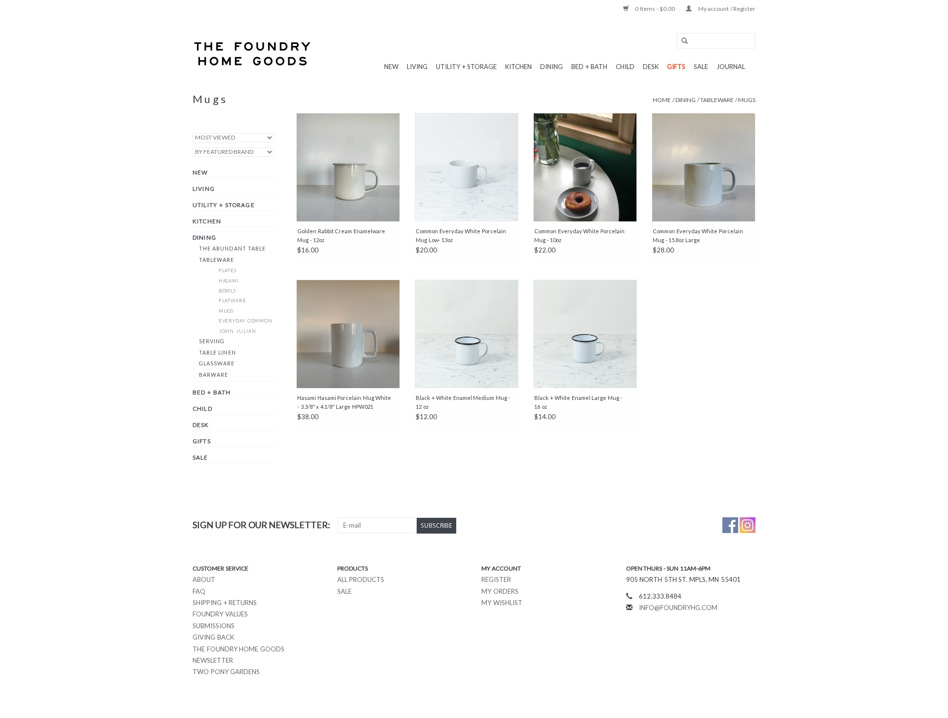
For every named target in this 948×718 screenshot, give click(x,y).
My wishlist (501, 603)
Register (496, 579)
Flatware (233, 300)
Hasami (229, 281)
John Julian (237, 331)
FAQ (199, 591)
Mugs (746, 100)
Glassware (217, 363)
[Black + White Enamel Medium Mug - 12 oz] (466, 334)
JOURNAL (730, 67)
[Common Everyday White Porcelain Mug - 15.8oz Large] (703, 167)
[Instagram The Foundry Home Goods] (747, 525)
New (391, 67)
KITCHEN (518, 67)
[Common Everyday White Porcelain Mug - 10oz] (585, 167)
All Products (361, 579)
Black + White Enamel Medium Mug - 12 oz (463, 402)
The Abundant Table (232, 248)
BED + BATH (589, 67)
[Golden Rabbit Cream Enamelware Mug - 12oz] (348, 167)
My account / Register (726, 8)
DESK (651, 67)
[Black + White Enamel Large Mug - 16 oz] (585, 334)
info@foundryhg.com (678, 607)
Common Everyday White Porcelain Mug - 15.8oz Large (698, 235)
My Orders (499, 591)
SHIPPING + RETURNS (225, 603)
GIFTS (676, 67)
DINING (551, 67)
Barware (213, 375)
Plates (228, 270)
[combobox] (715, 41)
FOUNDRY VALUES (220, 614)
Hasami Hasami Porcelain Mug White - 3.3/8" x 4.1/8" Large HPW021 (344, 402)
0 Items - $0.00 (655, 8)
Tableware (717, 100)
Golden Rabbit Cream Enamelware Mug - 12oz (341, 235)
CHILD (625, 67)
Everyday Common (246, 320)
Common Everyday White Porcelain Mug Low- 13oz (461, 235)
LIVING (417, 67)
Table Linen (217, 353)
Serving (212, 341)
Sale (344, 591)
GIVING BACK (213, 637)
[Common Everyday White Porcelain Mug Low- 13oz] (466, 167)
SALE (701, 67)
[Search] (681, 41)
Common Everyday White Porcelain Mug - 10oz (579, 235)
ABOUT (204, 579)
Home (662, 100)
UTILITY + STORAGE (466, 67)
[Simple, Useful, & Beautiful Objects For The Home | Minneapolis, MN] (253, 53)
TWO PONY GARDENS (226, 672)
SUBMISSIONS (214, 626)
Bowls (228, 290)
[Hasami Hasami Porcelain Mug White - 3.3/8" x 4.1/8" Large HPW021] (348, 334)
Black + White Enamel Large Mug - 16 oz (578, 402)
